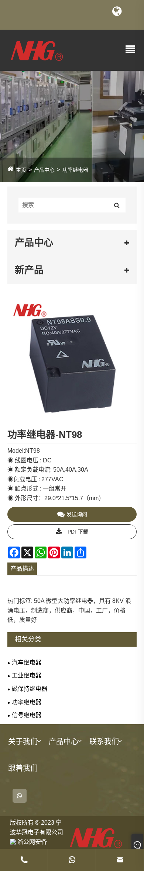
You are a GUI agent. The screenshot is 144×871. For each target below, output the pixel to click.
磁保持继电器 (29, 689)
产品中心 (44, 170)
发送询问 (76, 514)
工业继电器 (26, 675)
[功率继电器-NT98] (72, 364)
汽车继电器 (26, 662)
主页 (21, 170)
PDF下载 (78, 532)
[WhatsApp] (20, 796)
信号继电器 (26, 715)
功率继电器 (75, 170)
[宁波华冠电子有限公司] (37, 50)
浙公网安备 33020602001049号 (36, 842)
